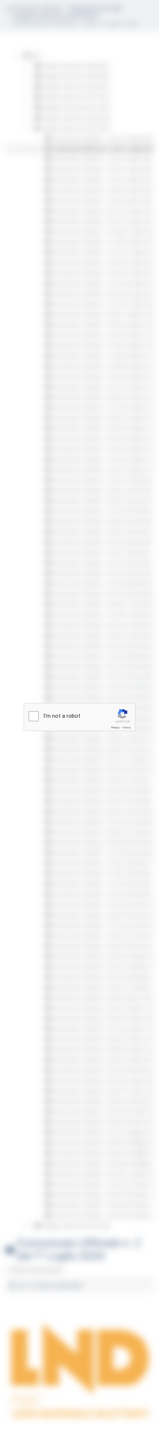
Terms (126, 727)
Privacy (115, 727)
